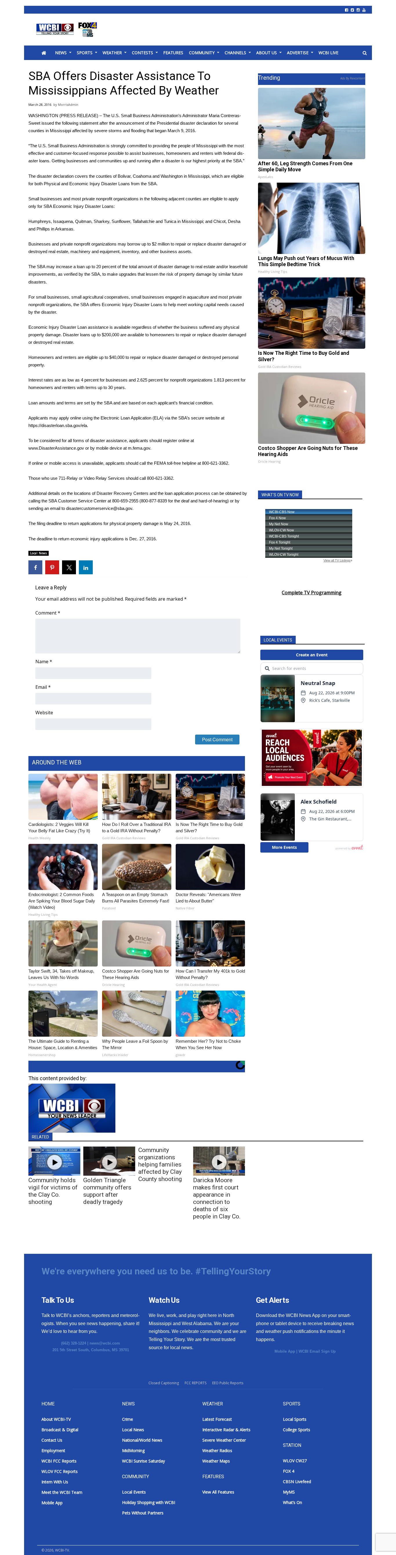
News (61, 52)
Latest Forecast (217, 1419)
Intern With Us (54, 1482)
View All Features (218, 1492)
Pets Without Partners (143, 1513)
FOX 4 (288, 1471)
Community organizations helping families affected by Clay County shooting (160, 1164)
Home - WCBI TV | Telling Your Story (68, 30)
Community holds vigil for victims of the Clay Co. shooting (53, 1191)
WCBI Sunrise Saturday (143, 1461)
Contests (142, 52)
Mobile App (285, 1351)
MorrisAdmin (68, 104)
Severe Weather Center (224, 1440)
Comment (47, 613)
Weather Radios (217, 1450)
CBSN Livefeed (297, 1481)
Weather (112, 52)
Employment (53, 1450)
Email (43, 687)
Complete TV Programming (311, 592)
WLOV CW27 (295, 1460)
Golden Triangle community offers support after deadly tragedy (107, 1191)
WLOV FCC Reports (59, 1471)
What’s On (292, 1502)
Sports (84, 52)
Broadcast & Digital (59, 1429)
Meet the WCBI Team (61, 1492)
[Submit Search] (364, 53)
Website (44, 712)
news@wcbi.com (105, 1343)
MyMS (289, 1492)
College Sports (296, 1429)
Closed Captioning (163, 1382)
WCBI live (328, 52)
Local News (38, 553)
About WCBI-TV (56, 1419)
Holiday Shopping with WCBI (148, 1502)
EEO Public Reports (227, 1382)
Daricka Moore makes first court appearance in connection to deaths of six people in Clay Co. (217, 1198)
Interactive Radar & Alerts (226, 1429)
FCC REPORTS (195, 1382)
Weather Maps (216, 1461)
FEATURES (173, 52)
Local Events (134, 1492)
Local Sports (294, 1419)
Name (43, 661)
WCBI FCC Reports (59, 1461)
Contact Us (51, 1440)
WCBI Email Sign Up (317, 1351)
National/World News (142, 1440)
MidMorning (133, 1450)
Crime (127, 1419)
